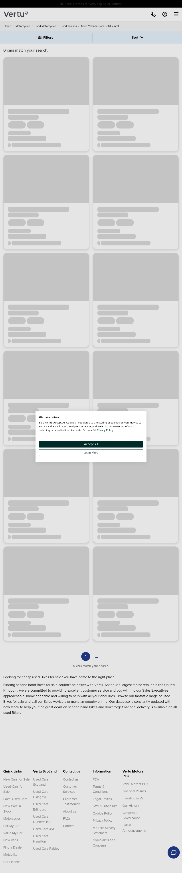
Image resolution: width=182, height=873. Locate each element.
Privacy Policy (105, 430)
